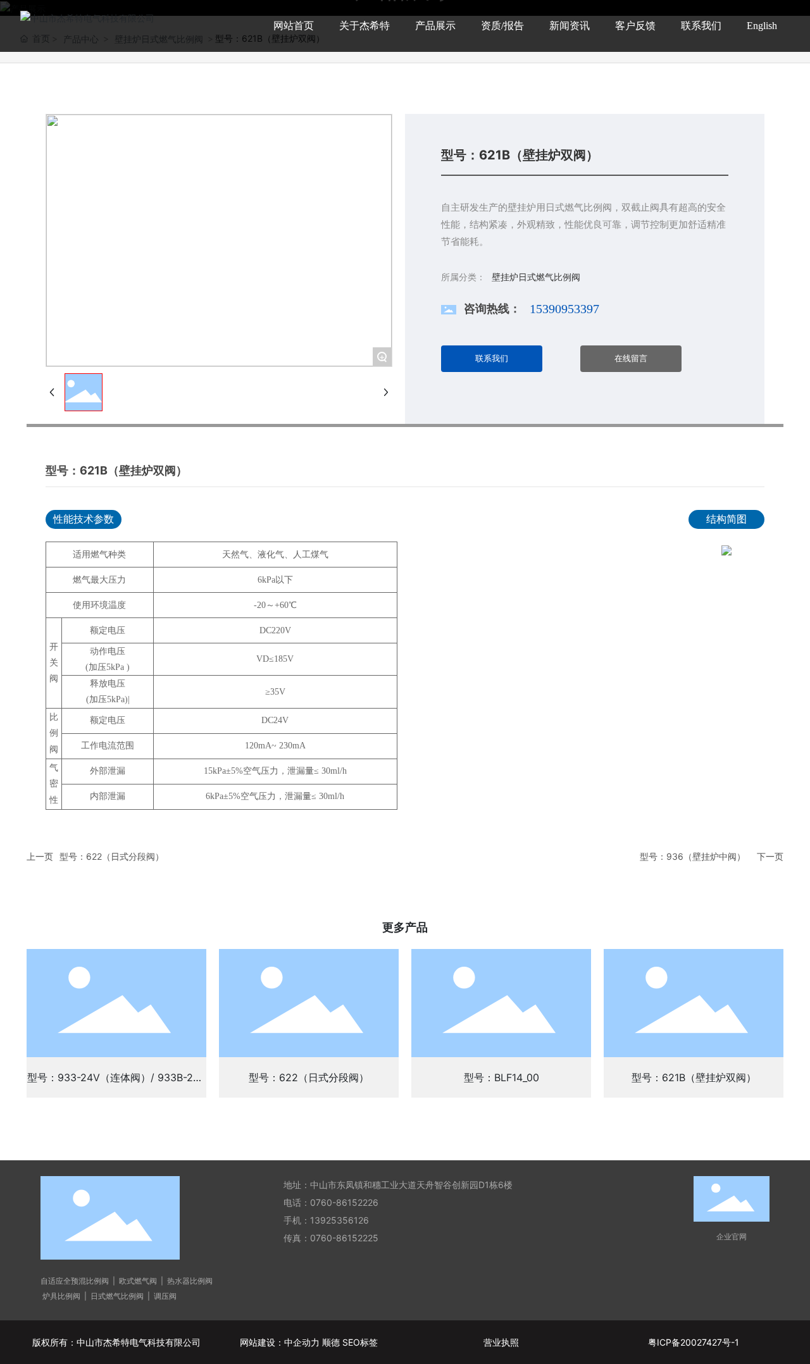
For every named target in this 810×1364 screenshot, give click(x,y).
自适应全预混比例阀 (74, 1281)
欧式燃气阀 (138, 1281)
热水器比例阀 (190, 1281)
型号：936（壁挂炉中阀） (692, 856)
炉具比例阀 (60, 1296)
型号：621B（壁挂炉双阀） (694, 1077)
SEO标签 (360, 1342)
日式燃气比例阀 (117, 1296)
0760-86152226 (344, 1202)
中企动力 (302, 1342)
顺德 (331, 1342)
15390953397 (564, 309)
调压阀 (165, 1296)
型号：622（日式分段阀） (111, 856)
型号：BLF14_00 (501, 1077)
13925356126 (340, 1220)
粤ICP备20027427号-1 (693, 1342)
